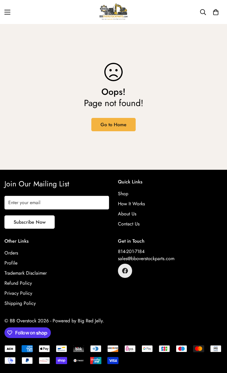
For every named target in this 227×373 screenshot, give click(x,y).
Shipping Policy (20, 303)
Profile (10, 263)
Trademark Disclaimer (25, 273)
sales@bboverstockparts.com (146, 258)
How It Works (131, 203)
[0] (216, 12)
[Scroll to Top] (215, 341)
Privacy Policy (18, 293)
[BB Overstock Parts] (113, 12)
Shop (123, 193)
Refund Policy (18, 283)
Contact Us (129, 223)
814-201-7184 (131, 251)
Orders (11, 252)
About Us (127, 213)
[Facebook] (125, 271)
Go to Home (113, 124)
